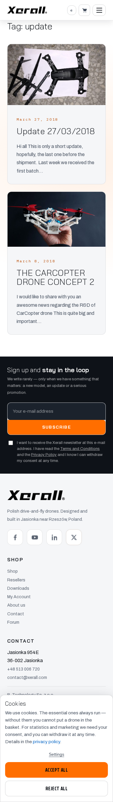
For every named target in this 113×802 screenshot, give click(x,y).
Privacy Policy (44, 455)
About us (16, 605)
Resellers (16, 580)
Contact (15, 614)
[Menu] (99, 10)
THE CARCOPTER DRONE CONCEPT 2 (55, 277)
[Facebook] (15, 537)
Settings (56, 754)
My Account (19, 597)
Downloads (18, 588)
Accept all (56, 770)
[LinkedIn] (54, 537)
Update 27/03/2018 (56, 131)
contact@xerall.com (27, 677)
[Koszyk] (84, 10)
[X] (74, 537)
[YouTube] (34, 537)
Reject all (57, 788)
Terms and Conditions (80, 449)
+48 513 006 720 (23, 669)
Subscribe (56, 427)
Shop (12, 571)
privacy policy (46, 741)
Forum (13, 622)
